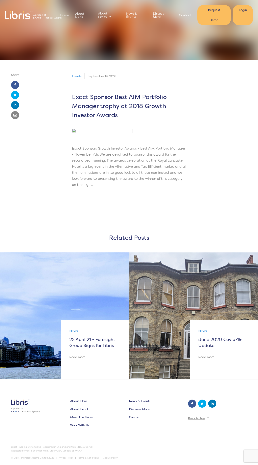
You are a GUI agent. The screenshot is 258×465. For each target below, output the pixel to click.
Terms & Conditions (88, 458)
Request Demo (214, 15)
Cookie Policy (110, 458)
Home (64, 15)
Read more (77, 357)
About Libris (79, 15)
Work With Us (79, 425)
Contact (185, 15)
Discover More (159, 15)
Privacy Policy (65, 458)
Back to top (196, 418)
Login (243, 10)
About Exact (102, 15)
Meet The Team (81, 417)
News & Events (131, 15)
